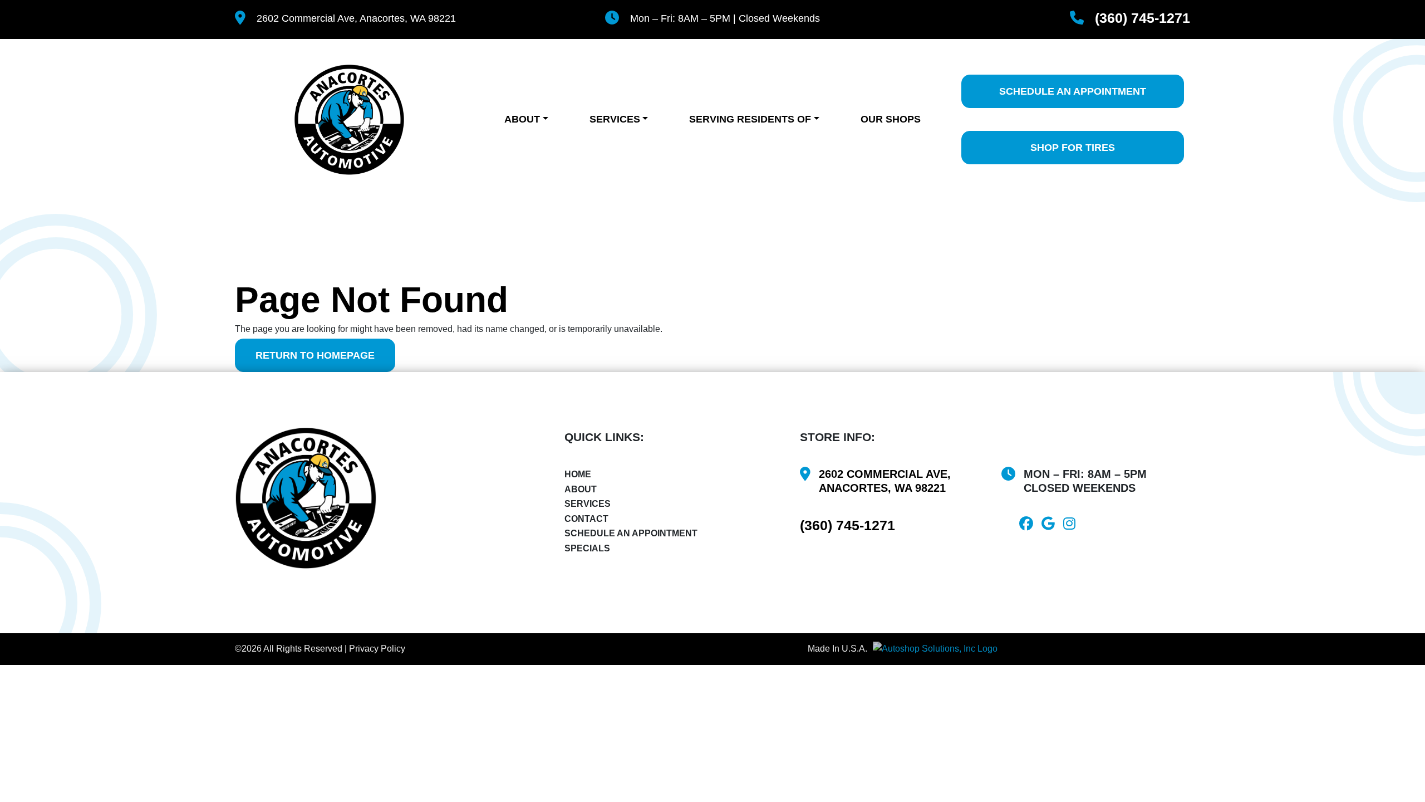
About (522, 119)
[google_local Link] (1052, 525)
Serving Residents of (750, 119)
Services (614, 119)
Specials (587, 548)
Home (577, 474)
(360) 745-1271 (1142, 18)
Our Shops (891, 119)
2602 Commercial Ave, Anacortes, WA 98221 (356, 18)
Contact (586, 519)
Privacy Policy (377, 648)
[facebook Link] (1030, 525)
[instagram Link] (1073, 525)
